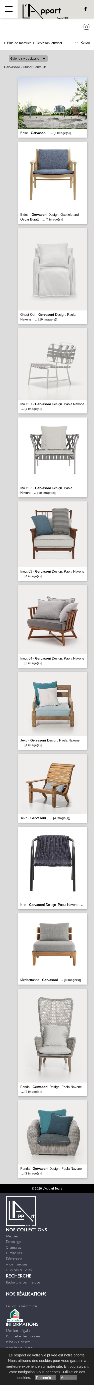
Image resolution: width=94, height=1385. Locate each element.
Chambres (14, 1247)
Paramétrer (45, 1377)
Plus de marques (19, 43)
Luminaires (14, 1253)
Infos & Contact (18, 1342)
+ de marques (17, 1264)
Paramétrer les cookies (23, 1336)
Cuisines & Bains (19, 1270)
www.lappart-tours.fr (21, 1347)
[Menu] (9, 9)
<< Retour (82, 42)
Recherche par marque (23, 1282)
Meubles (12, 1236)
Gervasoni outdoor (49, 43)
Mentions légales (18, 1330)
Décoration (14, 1258)
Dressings (13, 1241)
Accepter (68, 1377)
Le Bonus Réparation (21, 1306)
